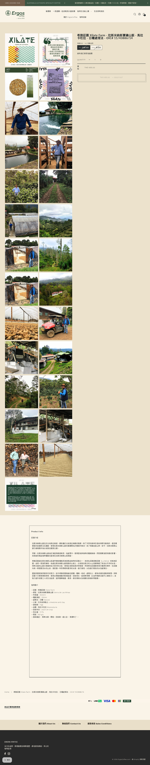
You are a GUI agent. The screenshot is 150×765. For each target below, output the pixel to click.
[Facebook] (5, 753)
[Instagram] (9, 753)
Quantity (81, 60)
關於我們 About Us (47, 724)
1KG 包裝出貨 (84, 47)
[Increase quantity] (100, 60)
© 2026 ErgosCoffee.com (121, 759)
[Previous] (65, 3)
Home (6, 692)
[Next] (147, 3)
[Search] (135, 14)
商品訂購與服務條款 (12, 707)
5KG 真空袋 (96, 47)
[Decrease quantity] (89, 60)
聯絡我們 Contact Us (71, 724)
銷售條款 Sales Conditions (100, 724)
